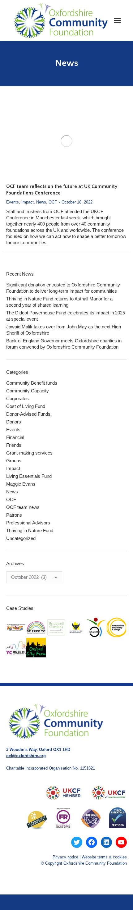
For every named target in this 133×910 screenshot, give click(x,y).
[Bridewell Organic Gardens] (56, 628)
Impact (27, 202)
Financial (15, 437)
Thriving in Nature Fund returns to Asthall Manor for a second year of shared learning (59, 302)
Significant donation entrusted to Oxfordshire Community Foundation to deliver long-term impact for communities (63, 288)
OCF (53, 202)
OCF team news (23, 507)
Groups (13, 460)
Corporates (17, 398)
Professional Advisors (28, 522)
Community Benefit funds (31, 383)
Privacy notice (65, 857)
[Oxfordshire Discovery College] (117, 628)
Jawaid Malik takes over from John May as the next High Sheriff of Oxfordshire (63, 330)
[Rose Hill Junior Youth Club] (16, 648)
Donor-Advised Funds (28, 414)
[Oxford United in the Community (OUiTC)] (76, 628)
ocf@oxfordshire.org (26, 755)
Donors (13, 421)
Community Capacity (27, 390)
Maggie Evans (20, 484)
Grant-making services (29, 452)
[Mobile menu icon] (117, 20)
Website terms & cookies (104, 857)
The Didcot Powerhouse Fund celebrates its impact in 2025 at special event (65, 316)
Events (12, 202)
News (41, 202)
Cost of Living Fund (25, 406)
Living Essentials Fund (29, 476)
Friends (13, 445)
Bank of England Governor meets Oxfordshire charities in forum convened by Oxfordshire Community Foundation (64, 344)
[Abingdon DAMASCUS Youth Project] (16, 628)
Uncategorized (21, 538)
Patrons (14, 515)
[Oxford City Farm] (36, 648)
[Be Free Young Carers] (36, 628)
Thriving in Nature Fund (29, 530)
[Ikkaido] (97, 628)
